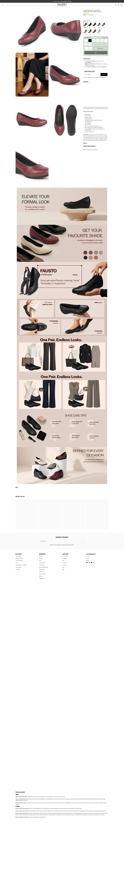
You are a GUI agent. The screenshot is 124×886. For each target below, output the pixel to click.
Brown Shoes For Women (42, 813)
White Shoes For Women (72, 813)
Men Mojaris (70, 799)
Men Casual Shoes (31, 796)
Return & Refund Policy (43, 567)
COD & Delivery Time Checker (21, 565)
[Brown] (94, 24)
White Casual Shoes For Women (85, 814)
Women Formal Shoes (51, 808)
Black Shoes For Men (30, 802)
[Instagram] (89, 562)
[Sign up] (83, 541)
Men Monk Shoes (76, 799)
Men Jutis (53, 799)
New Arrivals (65, 556)
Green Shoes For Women (92, 813)
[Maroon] (85, 24)
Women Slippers (80, 810)
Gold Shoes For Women (61, 813)
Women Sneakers (93, 810)
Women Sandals (67, 810)
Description (85, 82)
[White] (99, 31)
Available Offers (86, 59)
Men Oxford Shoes (83, 799)
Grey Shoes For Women (52, 813)
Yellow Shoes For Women (38, 814)
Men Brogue (35, 799)
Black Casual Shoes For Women (98, 814)
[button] (86, 13)
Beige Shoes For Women (82, 813)
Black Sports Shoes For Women (72, 814)
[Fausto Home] (62, 4)
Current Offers (18, 567)
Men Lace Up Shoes (47, 799)
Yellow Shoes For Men (88, 802)
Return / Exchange (19, 558)
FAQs (17, 562)
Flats (30, 817)
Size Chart (104, 37)
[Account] (118, 5)
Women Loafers (53, 810)
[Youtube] (91, 562)
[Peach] (90, 31)
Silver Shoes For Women (28, 814)
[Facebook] (87, 562)
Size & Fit (85, 143)
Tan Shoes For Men (80, 802)
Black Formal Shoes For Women (59, 814)
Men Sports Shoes (61, 796)
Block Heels (33, 817)
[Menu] (2, 4)
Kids (63, 569)
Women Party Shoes (59, 808)
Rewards (41, 556)
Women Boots (39, 810)
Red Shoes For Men (64, 802)
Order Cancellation (19, 560)
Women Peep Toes (60, 810)
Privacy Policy (42, 565)
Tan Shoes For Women (101, 813)
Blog (40, 560)
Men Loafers (58, 799)
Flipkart (87, 560)
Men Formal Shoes (46, 796)
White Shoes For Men (55, 802)
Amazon (88, 556)
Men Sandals (90, 799)
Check (104, 74)
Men (63, 560)
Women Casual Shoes (33, 808)
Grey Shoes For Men (47, 802)
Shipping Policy (42, 578)
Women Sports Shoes (68, 808)
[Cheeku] (99, 24)
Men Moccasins (64, 799)
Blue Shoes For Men (97, 802)
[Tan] (94, 31)
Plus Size (64, 565)
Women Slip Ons (87, 810)
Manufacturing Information (89, 146)
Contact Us (18, 569)
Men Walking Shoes (23, 800)
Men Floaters (40, 799)
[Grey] (103, 24)
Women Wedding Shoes (77, 808)
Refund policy (41, 569)
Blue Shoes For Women (48, 814)
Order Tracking (18, 556)
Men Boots (30, 799)
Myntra (87, 558)
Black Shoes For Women (31, 813)
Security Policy (42, 571)
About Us (41, 558)
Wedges (43, 817)
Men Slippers (96, 799)
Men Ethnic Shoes (39, 796)
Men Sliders (101, 799)
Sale (63, 567)
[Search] (115, 5)
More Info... (103, 77)
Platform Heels (39, 817)
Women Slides (74, 810)
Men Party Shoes (54, 796)
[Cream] (85, 31)
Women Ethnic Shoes (42, 808)
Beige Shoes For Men (72, 802)
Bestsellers (65, 558)
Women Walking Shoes (101, 810)
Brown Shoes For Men (38, 802)
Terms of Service (42, 573)
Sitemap (40, 576)
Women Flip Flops (46, 810)
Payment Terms (42, 562)
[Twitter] (94, 562)
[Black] (90, 24)
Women (64, 562)
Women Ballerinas (32, 810)
